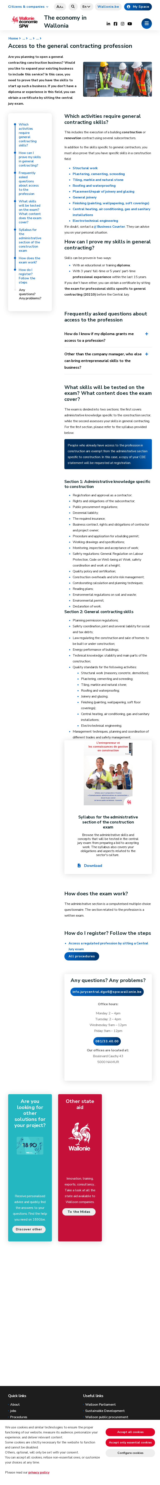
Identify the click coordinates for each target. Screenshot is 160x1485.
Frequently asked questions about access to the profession (29, 183)
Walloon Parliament (100, 1404)
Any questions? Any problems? (30, 294)
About (15, 1404)
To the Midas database (79, 1212)
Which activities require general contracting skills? (28, 134)
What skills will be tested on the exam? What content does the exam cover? (30, 211)
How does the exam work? (29, 260)
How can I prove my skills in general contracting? (30, 159)
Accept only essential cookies (130, 1442)
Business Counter (111, 226)
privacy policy (38, 1472)
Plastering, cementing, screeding (99, 174)
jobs (13, 1411)
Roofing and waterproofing (94, 185)
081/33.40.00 (107, 1041)
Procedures (18, 1417)
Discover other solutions (29, 1230)
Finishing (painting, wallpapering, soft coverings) (111, 203)
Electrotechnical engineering (95, 220)
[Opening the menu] (146, 23)
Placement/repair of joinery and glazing (103, 191)
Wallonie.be (108, 6)
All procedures (82, 956)
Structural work (86, 168)
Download (92, 866)
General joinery (84, 197)
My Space (141, 6)
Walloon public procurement (106, 1417)
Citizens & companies (26, 6)
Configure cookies (130, 1453)
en (84, 6)
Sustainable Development (105, 1411)
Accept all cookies (130, 1432)
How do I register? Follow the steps (27, 276)
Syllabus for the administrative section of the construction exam (30, 240)
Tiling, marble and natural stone (98, 180)
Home (13, 38)
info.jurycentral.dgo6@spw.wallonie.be (107, 992)
